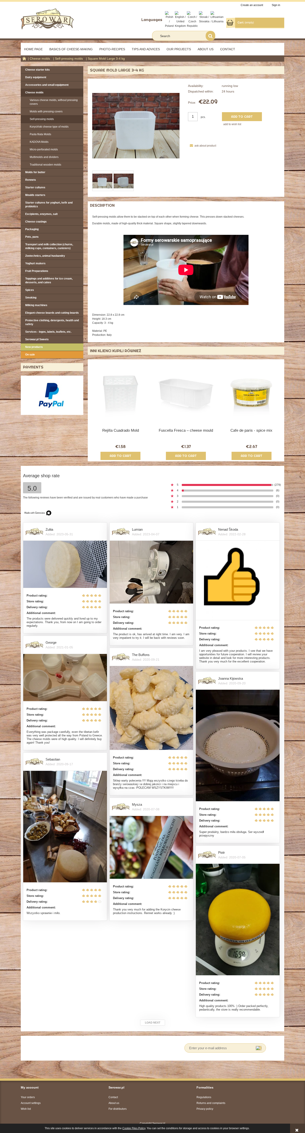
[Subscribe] (258, 1048)
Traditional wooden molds (45, 164)
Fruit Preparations (36, 271)
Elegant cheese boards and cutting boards (52, 312)
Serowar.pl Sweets (37, 339)
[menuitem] (33, 49)
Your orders (28, 1097)
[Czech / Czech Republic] (192, 19)
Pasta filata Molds (40, 134)
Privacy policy (204, 1108)
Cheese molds (34, 92)
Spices (29, 290)
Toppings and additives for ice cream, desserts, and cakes (49, 280)
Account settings (31, 1103)
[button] (202, 145)
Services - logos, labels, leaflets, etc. (48, 331)
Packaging (32, 229)
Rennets (30, 179)
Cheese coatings (36, 221)
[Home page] (47, 18)
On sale (30, 354)
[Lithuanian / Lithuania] (217, 17)
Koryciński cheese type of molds (49, 126)
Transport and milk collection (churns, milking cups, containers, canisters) (49, 246)
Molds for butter (35, 172)
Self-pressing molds (42, 119)
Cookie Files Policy (133, 1128)
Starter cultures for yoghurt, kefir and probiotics (49, 204)
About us (114, 1103)
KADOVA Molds (39, 141)
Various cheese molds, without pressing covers (54, 102)
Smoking (30, 297)
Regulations (203, 1097)
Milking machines (36, 305)
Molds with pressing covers (46, 111)
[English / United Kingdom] (180, 19)
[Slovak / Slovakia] (204, 17)
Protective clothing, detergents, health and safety (52, 322)
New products (34, 347)
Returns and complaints (210, 1103)
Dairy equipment (35, 77)
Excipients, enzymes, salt (41, 214)
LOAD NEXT (152, 1022)
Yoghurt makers (35, 263)
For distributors (118, 1108)
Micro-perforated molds (44, 149)
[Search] (210, 36)
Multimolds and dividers (44, 157)
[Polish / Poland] (169, 19)
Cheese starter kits (37, 69)
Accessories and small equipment (47, 84)
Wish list (26, 1108)
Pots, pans (32, 236)
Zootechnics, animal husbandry (45, 255)
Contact (113, 1097)
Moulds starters (35, 195)
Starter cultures (35, 187)
